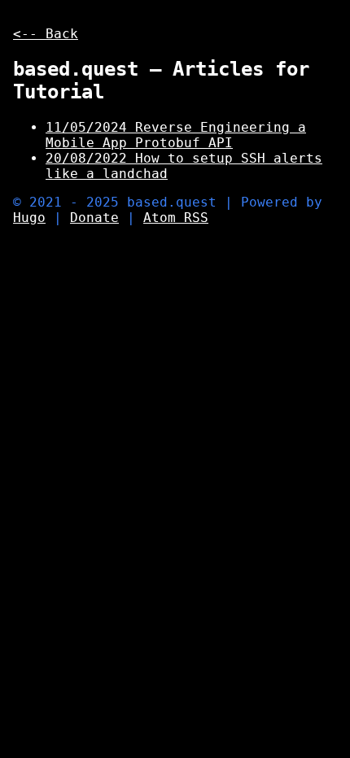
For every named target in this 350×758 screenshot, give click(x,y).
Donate (94, 217)
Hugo (29, 217)
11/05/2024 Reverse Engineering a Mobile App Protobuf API (176, 135)
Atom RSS (175, 217)
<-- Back (45, 33)
